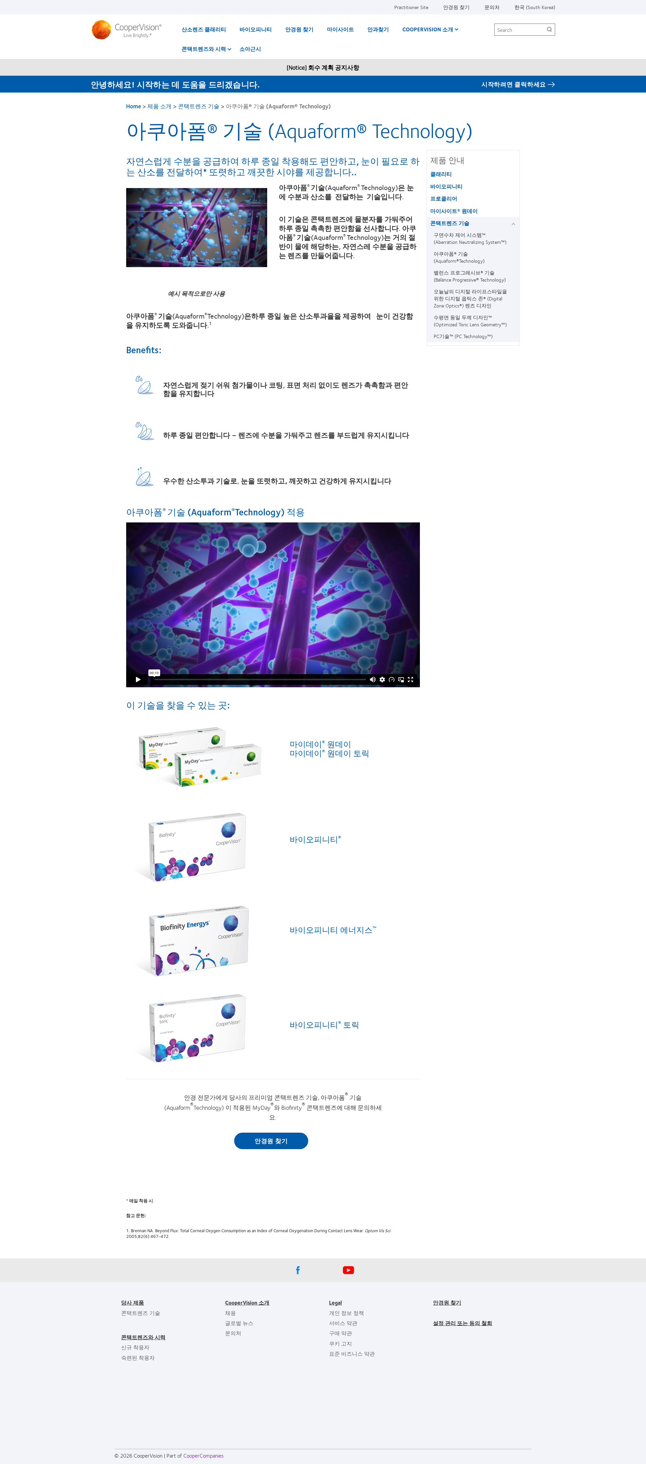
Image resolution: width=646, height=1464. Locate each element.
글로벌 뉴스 (239, 1323)
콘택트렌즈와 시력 (204, 48)
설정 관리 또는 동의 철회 (462, 1323)
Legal (335, 1302)
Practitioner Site (411, 7)
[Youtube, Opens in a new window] (348, 1272)
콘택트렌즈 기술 (198, 106)
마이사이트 (340, 29)
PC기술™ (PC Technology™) (463, 336)
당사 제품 (132, 1302)
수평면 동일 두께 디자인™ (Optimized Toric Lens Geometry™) (470, 320)
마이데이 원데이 (320, 743)
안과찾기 (378, 29)
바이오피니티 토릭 (324, 1024)
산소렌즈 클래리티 (204, 29)
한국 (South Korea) (534, 7)
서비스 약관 (343, 1323)
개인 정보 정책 (346, 1313)
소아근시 (250, 48)
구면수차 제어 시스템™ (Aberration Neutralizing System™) (470, 238)
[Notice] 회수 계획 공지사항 (323, 67)
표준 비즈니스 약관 (352, 1353)
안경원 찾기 (456, 7)
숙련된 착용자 (138, 1357)
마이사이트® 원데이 (454, 211)
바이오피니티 (256, 29)
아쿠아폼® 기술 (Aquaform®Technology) (459, 257)
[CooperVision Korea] (129, 30)
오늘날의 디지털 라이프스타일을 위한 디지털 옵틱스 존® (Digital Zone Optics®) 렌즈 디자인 (470, 298)
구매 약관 (340, 1333)
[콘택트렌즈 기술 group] (514, 223)
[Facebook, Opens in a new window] (297, 1272)
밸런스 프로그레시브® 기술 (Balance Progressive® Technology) (470, 276)
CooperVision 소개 (427, 29)
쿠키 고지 (340, 1343)
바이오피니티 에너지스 (333, 929)
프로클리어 (443, 198)
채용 (230, 1313)
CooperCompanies (203, 1455)
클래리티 (441, 174)
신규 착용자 (135, 1347)
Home (133, 106)
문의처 (492, 7)
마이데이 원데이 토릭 (329, 752)
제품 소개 (159, 106)
